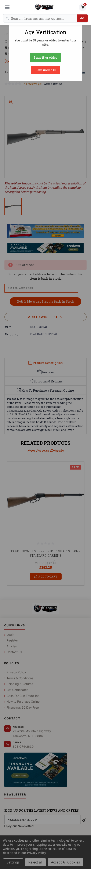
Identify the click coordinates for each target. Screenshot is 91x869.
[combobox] (44, 18)
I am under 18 (46, 70)
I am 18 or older (45, 57)
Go (82, 18)
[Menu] (7, 7)
